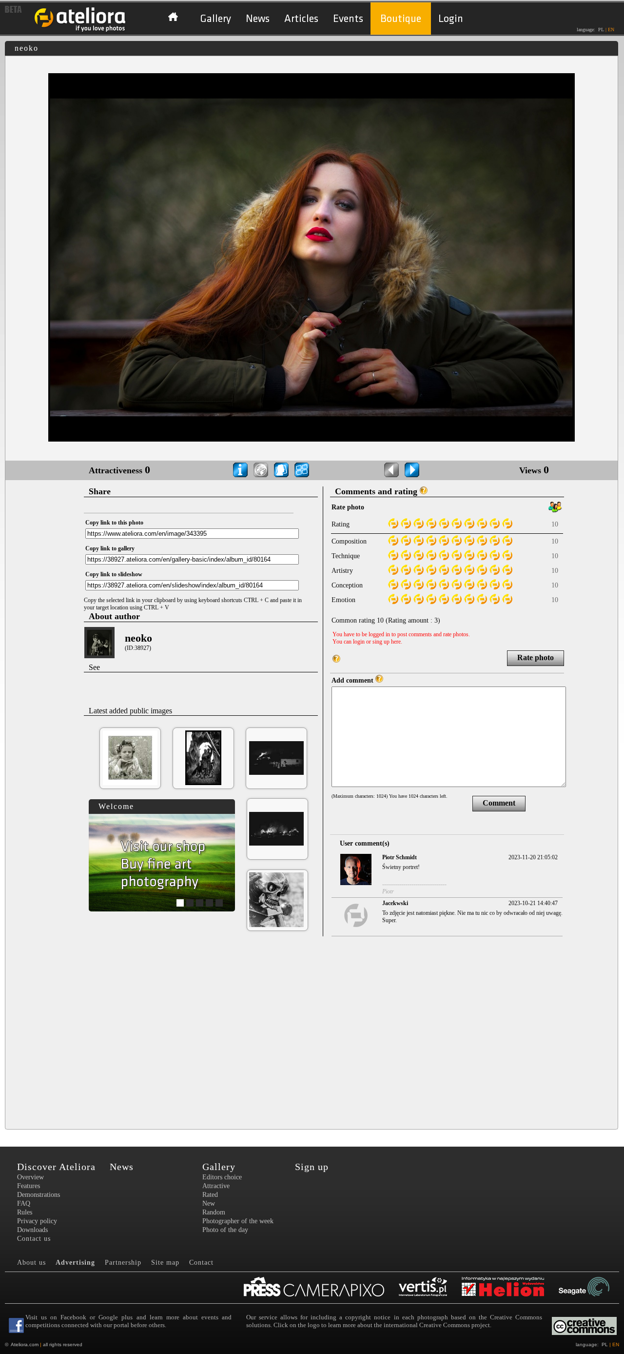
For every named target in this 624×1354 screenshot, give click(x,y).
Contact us (34, 1238)
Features (28, 1186)
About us (31, 1262)
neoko (138, 638)
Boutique (400, 18)
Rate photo (535, 657)
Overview (30, 1177)
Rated (210, 1194)
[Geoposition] (261, 470)
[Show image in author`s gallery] (281, 470)
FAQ (23, 1203)
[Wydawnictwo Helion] (510, 1287)
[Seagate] (591, 1287)
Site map (165, 1262)
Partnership (123, 1262)
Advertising (75, 1262)
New (208, 1203)
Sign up (312, 1166)
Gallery (215, 18)
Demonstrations (38, 1194)
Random (213, 1212)
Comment (499, 803)
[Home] (80, 30)
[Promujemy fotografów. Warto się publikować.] (321, 1287)
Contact (201, 1262)
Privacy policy (37, 1221)
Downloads (32, 1229)
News (258, 18)
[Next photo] (412, 470)
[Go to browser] (302, 470)
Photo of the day (225, 1229)
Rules (24, 1212)
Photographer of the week (237, 1221)
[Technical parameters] (240, 470)
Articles (301, 18)
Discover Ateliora (56, 1166)
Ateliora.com (25, 1344)
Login (450, 18)
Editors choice (222, 1177)
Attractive (216, 1186)
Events (348, 18)
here (396, 641)
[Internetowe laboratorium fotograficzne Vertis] (430, 1287)
